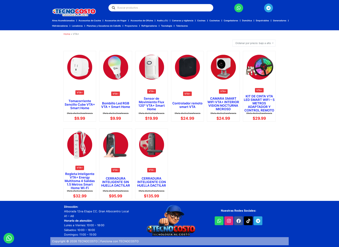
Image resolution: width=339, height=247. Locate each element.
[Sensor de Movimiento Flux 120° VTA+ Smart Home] (151, 67)
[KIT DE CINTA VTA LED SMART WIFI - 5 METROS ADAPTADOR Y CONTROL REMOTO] (259, 67)
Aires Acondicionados (63, 20)
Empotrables (262, 20)
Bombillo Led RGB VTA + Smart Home (115, 105)
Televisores (182, 25)
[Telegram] (268, 8)
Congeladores (231, 20)
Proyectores (131, 25)
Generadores (279, 20)
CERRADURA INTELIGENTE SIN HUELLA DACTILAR (115, 182)
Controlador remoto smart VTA (187, 105)
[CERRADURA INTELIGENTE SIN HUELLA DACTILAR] (115, 145)
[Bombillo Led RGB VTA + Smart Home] (115, 67)
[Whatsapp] (238, 8)
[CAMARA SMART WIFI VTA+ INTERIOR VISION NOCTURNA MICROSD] (223, 67)
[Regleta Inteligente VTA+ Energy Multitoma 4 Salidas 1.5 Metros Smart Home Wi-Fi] (80, 145)
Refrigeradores (149, 25)
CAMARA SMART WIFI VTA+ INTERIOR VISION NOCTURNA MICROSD (223, 104)
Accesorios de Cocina (90, 20)
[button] (9, 238)
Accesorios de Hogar (116, 20)
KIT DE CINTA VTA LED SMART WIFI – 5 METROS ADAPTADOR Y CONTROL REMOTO (259, 103)
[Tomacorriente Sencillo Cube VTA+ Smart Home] (80, 67)
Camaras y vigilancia (182, 20)
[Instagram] (228, 220)
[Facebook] (238, 220)
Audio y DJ (162, 20)
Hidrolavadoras (60, 25)
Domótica (247, 20)
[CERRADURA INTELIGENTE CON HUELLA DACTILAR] (151, 145)
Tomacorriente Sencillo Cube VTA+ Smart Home (80, 104)
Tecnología (166, 25)
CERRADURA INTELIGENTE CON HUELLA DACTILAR (151, 182)
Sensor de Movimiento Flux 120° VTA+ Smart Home (151, 104)
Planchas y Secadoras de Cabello (104, 25)
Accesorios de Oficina (141, 20)
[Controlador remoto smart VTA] (187, 67)
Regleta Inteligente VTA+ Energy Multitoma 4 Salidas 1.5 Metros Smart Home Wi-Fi (80, 181)
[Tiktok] (248, 220)
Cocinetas (214, 20)
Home (67, 34)
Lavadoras (77, 25)
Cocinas (201, 20)
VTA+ (80, 92)
